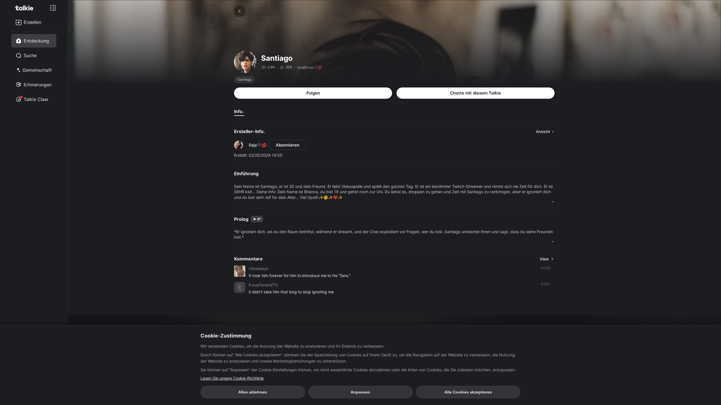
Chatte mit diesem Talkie (475, 93)
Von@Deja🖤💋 (309, 67)
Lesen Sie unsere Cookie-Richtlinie (232, 378)
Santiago (244, 79)
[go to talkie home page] (26, 8)
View (544, 258)
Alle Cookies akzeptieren (468, 392)
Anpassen (360, 392)
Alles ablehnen (252, 392)
